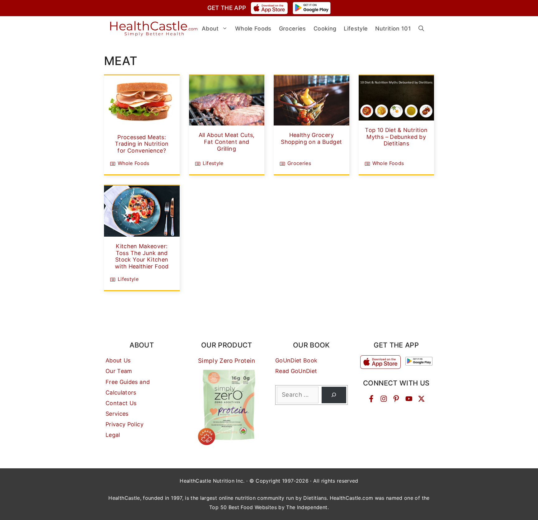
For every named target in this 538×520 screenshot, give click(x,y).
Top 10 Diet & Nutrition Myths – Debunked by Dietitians (396, 137)
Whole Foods (133, 163)
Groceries (299, 163)
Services (117, 413)
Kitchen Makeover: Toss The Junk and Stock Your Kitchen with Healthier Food (142, 256)
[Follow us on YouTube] (409, 398)
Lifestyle (213, 163)
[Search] (334, 395)
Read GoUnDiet (296, 371)
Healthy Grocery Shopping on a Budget (311, 138)
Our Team (119, 371)
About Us (118, 360)
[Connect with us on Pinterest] (396, 398)
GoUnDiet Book (296, 360)
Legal (113, 435)
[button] (421, 28)
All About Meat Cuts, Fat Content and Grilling (227, 142)
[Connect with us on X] (421, 398)
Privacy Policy (125, 424)
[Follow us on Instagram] (383, 398)
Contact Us (121, 403)
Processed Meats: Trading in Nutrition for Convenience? (141, 144)
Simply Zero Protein (226, 360)
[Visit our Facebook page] (371, 398)
